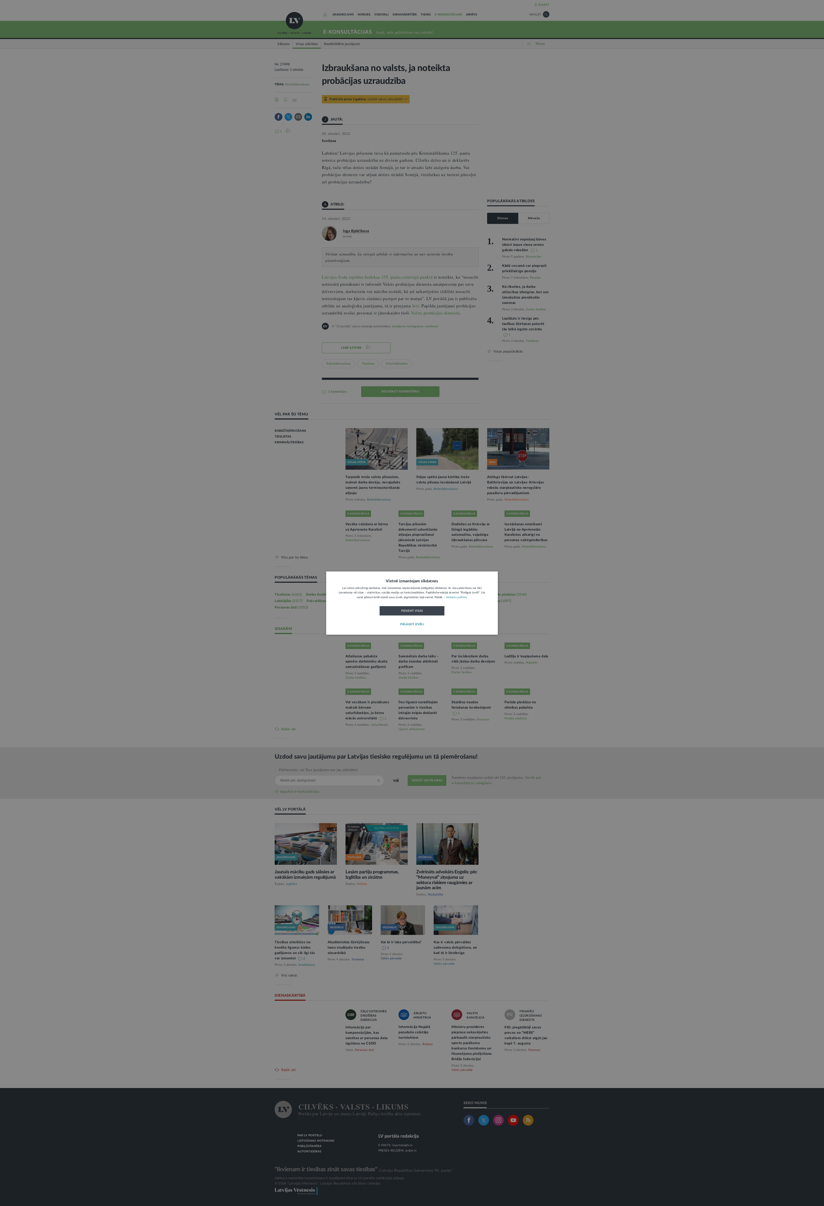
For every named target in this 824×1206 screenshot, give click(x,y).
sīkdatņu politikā (456, 597)
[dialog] (412, 603)
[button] (412, 624)
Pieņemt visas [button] (412, 611)
